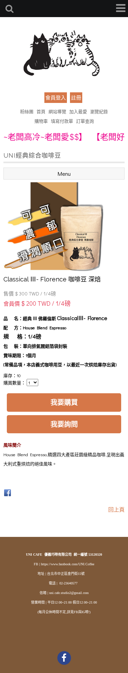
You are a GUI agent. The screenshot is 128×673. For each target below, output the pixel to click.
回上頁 (116, 509)
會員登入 (55, 97)
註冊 (76, 97)
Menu (64, 173)
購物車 (41, 121)
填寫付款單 (62, 121)
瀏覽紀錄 (99, 111)
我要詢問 (64, 424)
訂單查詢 (85, 121)
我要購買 (64, 402)
